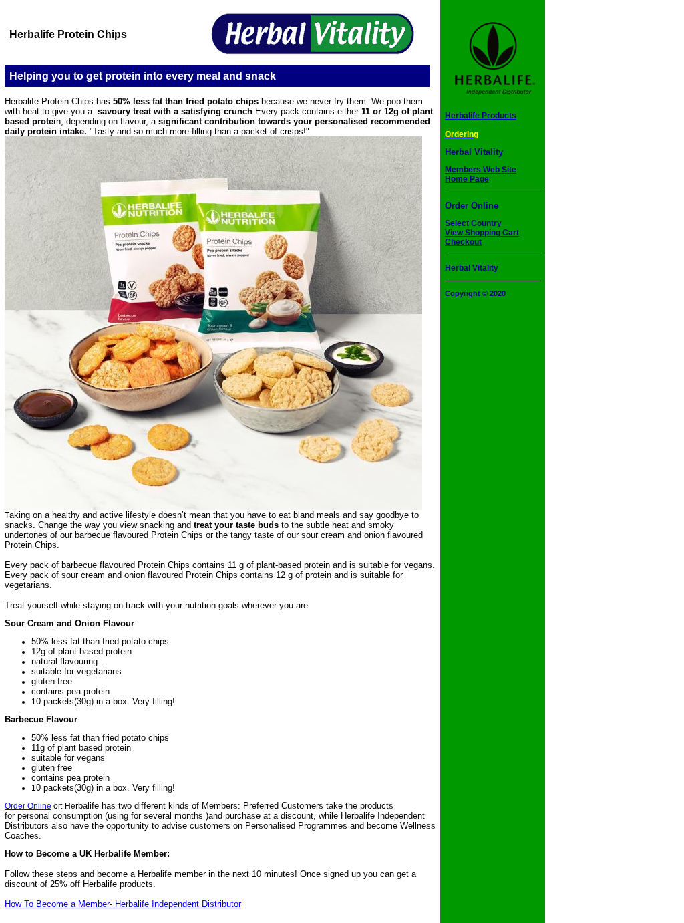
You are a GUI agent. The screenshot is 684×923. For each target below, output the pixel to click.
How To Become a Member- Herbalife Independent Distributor (123, 904)
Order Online (28, 806)
